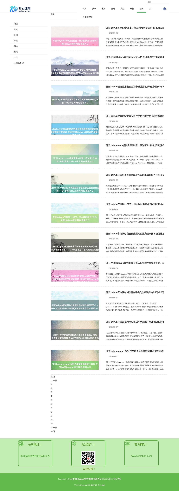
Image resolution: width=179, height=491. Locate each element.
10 (52, 419)
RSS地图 (106, 479)
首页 (84, 8)
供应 (94, 8)
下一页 (54, 427)
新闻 (141, 8)
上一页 (54, 380)
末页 (53, 431)
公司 (113, 8)
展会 (132, 8)
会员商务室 (87, 17)
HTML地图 (116, 479)
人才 (151, 8)
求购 (103, 8)
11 (52, 423)
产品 (122, 8)
